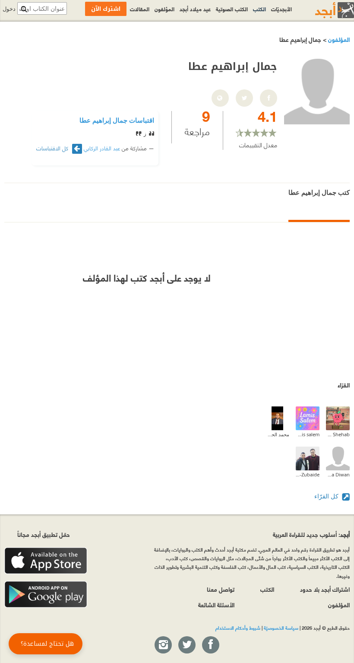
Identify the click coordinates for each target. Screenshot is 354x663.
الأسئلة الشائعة (216, 604)
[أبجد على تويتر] (186, 645)
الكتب (259, 8)
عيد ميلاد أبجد (195, 8)
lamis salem (307, 434)
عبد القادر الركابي (102, 148)
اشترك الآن (105, 8)
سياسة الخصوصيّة (281, 627)
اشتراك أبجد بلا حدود (325, 589)
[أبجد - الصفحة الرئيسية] (324, 10)
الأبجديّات (281, 8)
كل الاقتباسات (53, 148)
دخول (9, 9)
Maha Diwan (338, 474)
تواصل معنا (220, 589)
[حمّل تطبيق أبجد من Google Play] (45, 594)
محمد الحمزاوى (277, 434)
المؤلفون (338, 39)
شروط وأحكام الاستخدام (237, 627)
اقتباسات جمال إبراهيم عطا (116, 120)
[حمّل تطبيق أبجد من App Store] (45, 560)
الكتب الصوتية (232, 8)
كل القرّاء (327, 496)
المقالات (139, 8)
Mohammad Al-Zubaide (307, 474)
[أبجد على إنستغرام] (163, 645)
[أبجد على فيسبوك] (210, 645)
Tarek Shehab (338, 434)
